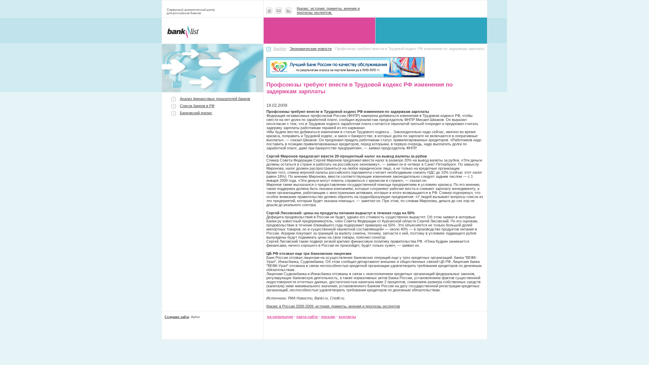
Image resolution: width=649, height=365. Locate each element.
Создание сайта (177, 317)
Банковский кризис (196, 113)
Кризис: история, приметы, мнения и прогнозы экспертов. (328, 10)
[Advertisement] (212, 176)
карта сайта (307, 317)
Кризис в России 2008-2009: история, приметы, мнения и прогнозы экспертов (333, 306)
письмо (328, 317)
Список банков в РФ (197, 106)
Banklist (279, 49)
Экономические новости (311, 49)
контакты (347, 317)
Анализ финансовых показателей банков (215, 99)
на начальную (280, 317)
